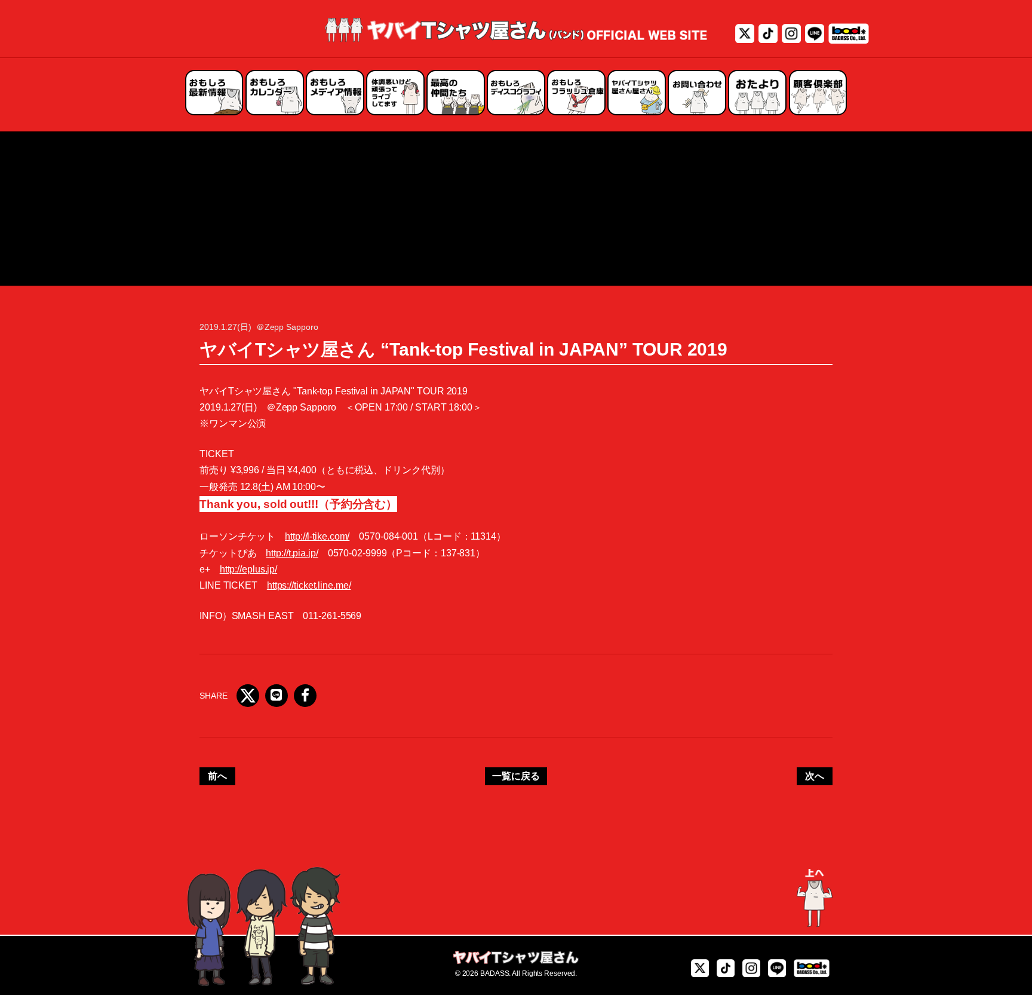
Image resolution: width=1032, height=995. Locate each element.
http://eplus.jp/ (248, 569)
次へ (814, 776)
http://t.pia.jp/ (292, 553)
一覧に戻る (516, 776)
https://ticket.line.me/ (309, 585)
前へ (217, 776)
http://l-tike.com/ (317, 536)
